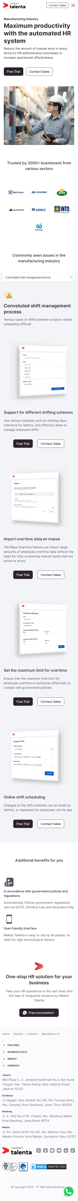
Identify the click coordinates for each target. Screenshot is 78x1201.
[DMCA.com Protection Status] (48, 1167)
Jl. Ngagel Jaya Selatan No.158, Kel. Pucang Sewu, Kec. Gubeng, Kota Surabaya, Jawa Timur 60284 (38, 1102)
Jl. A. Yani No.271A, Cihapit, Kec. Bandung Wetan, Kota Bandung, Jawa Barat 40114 (37, 1118)
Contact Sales (57, 5)
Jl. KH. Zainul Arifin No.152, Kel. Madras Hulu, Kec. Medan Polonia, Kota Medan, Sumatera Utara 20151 (39, 1134)
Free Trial (13, 71)
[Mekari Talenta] (14, 5)
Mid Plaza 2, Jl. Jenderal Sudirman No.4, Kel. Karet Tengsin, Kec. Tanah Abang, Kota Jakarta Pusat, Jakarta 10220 (38, 1084)
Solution (18, 1033)
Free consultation (41, 1013)
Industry (32, 1033)
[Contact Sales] (68, 1192)
